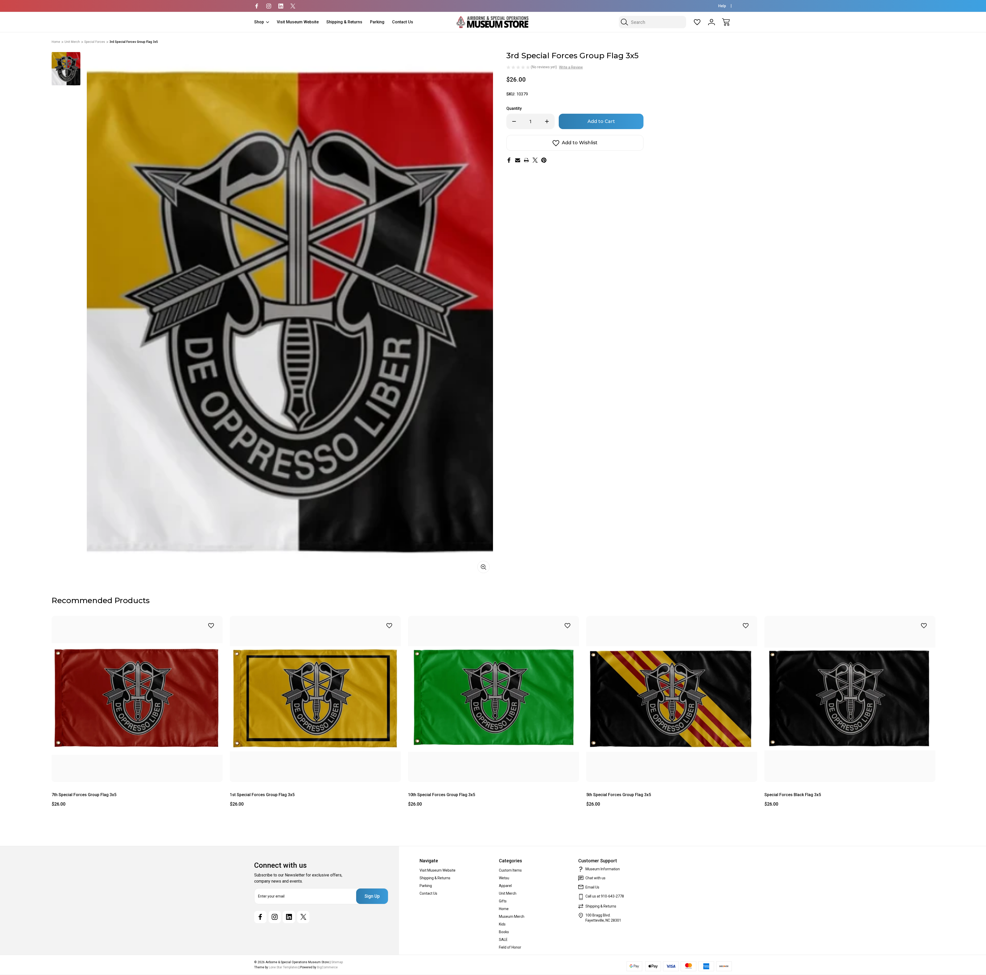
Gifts (503, 901)
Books (504, 932)
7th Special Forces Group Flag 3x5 (84, 794)
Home (504, 909)
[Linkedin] (280, 6)
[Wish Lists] (697, 22)
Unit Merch (507, 893)
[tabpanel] (66, 69)
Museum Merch (511, 916)
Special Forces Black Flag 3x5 (792, 794)
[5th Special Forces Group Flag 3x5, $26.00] (671, 699)
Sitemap (337, 962)
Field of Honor (510, 947)
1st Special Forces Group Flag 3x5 (262, 794)
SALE (503, 940)
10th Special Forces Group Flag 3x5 (441, 794)
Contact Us (402, 22)
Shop (259, 22)
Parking (377, 22)
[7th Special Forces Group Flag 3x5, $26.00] (137, 699)
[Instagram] (268, 6)
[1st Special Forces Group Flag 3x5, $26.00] (315, 699)
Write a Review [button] (571, 67)
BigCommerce (327, 967)
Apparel (505, 886)
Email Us (592, 887)
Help (722, 6)
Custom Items (510, 870)
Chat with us (595, 878)
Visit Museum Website (298, 22)
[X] (292, 6)
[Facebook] (256, 6)
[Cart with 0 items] (726, 22)
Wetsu (504, 878)
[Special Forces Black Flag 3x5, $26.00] (849, 699)
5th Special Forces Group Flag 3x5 (618, 794)
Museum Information (602, 869)
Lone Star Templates (283, 967)
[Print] (526, 160)
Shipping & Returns (344, 22)
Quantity (514, 108)
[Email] (517, 160)
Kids (502, 924)
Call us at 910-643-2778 (604, 896)
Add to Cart (137, 770)
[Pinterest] (543, 160)
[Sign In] (711, 22)
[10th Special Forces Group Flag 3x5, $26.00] (493, 699)
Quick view (197, 637)
